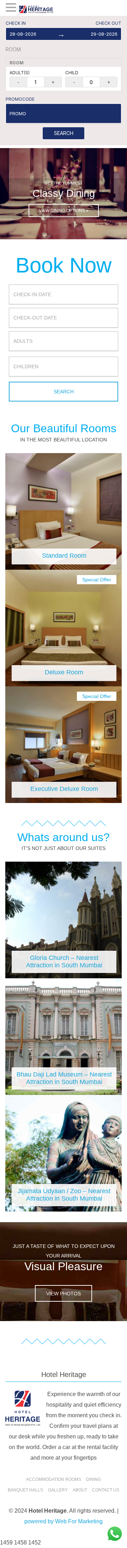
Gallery (58, 1490)
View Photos (63, 1293)
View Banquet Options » (63, 210)
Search (63, 133)
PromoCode (20, 99)
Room (13, 49)
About (80, 1490)
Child (71, 72)
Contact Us (105, 1490)
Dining (93, 1479)
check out (108, 23)
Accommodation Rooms (53, 1479)
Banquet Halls (25, 1490)
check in (16, 23)
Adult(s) (20, 72)
